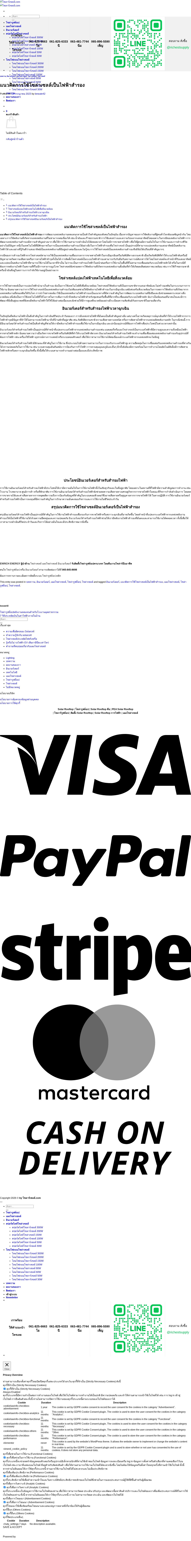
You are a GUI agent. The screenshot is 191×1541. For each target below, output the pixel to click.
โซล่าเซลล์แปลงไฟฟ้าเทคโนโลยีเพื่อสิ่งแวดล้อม (30, 209)
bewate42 (40, 94)
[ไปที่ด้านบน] (1, 1201)
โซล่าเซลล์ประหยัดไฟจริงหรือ (21, 639)
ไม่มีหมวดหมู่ (13, 687)
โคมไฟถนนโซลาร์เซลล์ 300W (28, 63)
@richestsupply (178, 47)
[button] (12, 1297)
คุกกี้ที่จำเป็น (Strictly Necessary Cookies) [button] (24, 1385)
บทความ (3, 76)
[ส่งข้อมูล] (13, 20)
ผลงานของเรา (13, 97)
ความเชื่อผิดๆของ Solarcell (20, 631)
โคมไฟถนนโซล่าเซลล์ (17, 59)
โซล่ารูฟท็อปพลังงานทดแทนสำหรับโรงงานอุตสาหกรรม (29, 612)
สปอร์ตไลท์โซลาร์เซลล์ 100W (27, 48)
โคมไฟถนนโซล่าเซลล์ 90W (26, 78)
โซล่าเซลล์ (41, 76)
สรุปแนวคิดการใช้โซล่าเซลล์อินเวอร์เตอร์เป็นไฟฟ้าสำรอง (35, 219)
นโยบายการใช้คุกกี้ (10, 703)
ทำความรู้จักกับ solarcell (19, 635)
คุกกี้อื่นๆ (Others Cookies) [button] (17, 1509)
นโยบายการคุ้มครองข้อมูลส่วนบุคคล (19, 699)
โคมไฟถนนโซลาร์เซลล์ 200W (28, 67)
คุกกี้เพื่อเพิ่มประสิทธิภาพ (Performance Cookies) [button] (28, 1472)
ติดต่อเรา (10, 1290)
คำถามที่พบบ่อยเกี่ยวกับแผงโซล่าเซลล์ (26, 646)
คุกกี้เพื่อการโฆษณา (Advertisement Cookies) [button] (27, 1498)
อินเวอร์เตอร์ (12, 30)
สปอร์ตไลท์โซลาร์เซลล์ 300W (27, 37)
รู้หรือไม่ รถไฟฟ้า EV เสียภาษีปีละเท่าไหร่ (27, 642)
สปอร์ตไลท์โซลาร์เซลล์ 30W (27, 56)
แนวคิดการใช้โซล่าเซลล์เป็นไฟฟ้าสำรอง (27, 205)
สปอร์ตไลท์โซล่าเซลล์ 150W (27, 45)
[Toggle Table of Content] (2, 200)
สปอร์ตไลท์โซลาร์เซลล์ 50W (27, 52)
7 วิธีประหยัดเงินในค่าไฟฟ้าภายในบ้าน (20, 616)
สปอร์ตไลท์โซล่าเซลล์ (17, 1223)
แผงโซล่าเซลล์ (13, 26)
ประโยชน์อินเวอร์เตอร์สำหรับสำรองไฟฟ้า (27, 216)
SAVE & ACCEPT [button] (12, 1527)
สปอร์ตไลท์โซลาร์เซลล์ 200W (27, 41)
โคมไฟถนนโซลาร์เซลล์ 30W (27, 89)
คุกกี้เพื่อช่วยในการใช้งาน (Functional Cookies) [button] (28, 1454)
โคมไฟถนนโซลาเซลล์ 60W (26, 1272)
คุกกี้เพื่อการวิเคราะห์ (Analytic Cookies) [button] (24, 1483)
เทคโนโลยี (11, 672)
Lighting (10, 658)
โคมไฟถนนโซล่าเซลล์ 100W (27, 74)
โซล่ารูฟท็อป (12, 22)
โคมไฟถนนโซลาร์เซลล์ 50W (27, 1275)
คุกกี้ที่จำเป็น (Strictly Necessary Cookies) (28, 1389)
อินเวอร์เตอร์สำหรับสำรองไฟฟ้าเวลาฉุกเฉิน (28, 212)
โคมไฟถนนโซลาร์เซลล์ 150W (28, 71)
